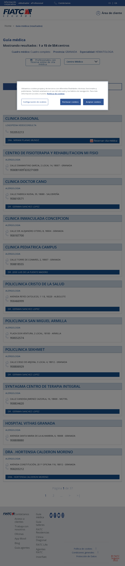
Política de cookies (55, 94)
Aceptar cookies (93, 102)
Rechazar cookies (70, 102)
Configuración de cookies (34, 102)
